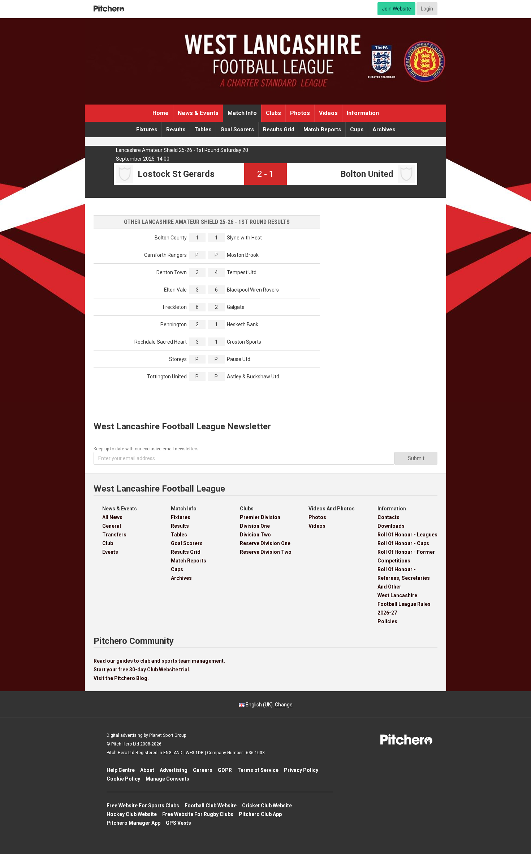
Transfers (114, 535)
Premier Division (260, 517)
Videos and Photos (331, 508)
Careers (202, 770)
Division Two (255, 535)
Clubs (273, 113)
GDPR (225, 770)
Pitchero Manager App (133, 823)
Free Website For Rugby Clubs (197, 814)
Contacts (388, 517)
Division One (255, 526)
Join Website (396, 9)
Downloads (391, 526)
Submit (416, 458)
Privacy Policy (301, 770)
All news (112, 517)
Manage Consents (167, 779)
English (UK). (269, 705)
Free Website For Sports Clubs (143, 805)
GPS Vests (178, 823)
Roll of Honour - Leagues (407, 535)
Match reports (322, 129)
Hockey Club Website (132, 814)
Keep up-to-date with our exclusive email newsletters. (147, 448)
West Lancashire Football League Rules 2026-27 (404, 604)
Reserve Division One (265, 543)
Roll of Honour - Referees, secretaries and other (403, 578)
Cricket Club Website (267, 805)
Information (363, 113)
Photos (300, 113)
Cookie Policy (123, 779)
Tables (202, 129)
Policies (387, 621)
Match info (242, 113)
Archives (383, 129)
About (147, 770)
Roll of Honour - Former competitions (406, 556)
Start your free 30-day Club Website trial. (142, 669)
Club (107, 543)
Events (110, 552)
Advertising (173, 770)
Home (160, 113)
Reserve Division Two (266, 552)
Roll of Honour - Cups (403, 543)
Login (427, 9)
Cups (356, 129)
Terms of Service (258, 770)
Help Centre (121, 770)
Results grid (278, 129)
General (111, 526)
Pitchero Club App (260, 814)
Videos (328, 113)
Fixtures (146, 129)
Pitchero (109, 8)
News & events (198, 113)
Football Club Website (211, 805)
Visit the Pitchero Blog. (121, 678)
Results (175, 129)
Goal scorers (237, 129)
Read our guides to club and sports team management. (159, 661)
